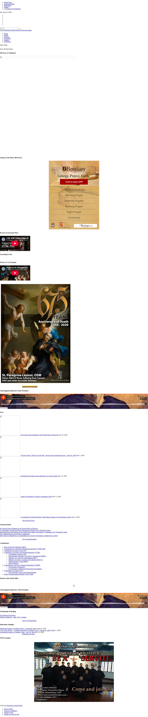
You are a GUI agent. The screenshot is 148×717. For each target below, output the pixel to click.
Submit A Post (8, 712)
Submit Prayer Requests (29, 387)
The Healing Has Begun (8, 615)
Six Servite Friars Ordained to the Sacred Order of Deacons (39, 435)
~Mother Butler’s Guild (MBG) (18, 561)
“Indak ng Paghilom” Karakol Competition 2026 (36, 496)
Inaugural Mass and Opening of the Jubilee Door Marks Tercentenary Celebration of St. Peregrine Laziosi (33, 532)
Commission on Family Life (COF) (15, 551)
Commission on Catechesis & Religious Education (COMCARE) (25, 549)
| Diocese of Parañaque (12, 9)
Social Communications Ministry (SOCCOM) (18, 574)
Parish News (8, 2)
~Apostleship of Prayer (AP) (17, 554)
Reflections (7, 5)
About (6, 35)
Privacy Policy (8, 709)
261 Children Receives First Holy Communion (15, 534)
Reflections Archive (28, 634)
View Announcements (29, 539)
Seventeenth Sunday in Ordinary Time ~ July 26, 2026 (17, 632)
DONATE (7, 42)
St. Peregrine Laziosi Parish (13, 705)
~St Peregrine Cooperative (16, 567)
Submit (6, 7)
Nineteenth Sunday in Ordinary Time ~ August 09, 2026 (18, 628)
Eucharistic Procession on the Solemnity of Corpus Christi (39, 476)
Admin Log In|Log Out (11, 714)
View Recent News (28, 520)
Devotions (7, 38)
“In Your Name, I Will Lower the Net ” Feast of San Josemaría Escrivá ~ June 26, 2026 (48, 455)
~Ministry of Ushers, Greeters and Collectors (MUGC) (25, 560)
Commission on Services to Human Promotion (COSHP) (22, 565)
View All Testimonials (29, 620)
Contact (6, 40)
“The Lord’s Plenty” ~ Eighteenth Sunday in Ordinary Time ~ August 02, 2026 (25, 630)
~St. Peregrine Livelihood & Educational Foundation (25, 569)
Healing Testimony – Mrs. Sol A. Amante (13, 617)
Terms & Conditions (10, 711)
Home (6, 33)
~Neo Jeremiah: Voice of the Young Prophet (22, 572)
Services (6, 37)
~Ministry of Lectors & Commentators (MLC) (22, 558)
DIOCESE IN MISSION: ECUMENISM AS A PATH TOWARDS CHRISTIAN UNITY (29, 536)
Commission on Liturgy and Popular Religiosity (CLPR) (22, 552)
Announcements (9, 4)
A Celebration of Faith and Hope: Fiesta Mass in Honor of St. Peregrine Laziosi (45, 517)
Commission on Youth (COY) (13, 571)
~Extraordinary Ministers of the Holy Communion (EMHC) (27, 556)
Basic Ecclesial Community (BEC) (15, 547)
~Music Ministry (13, 563)
